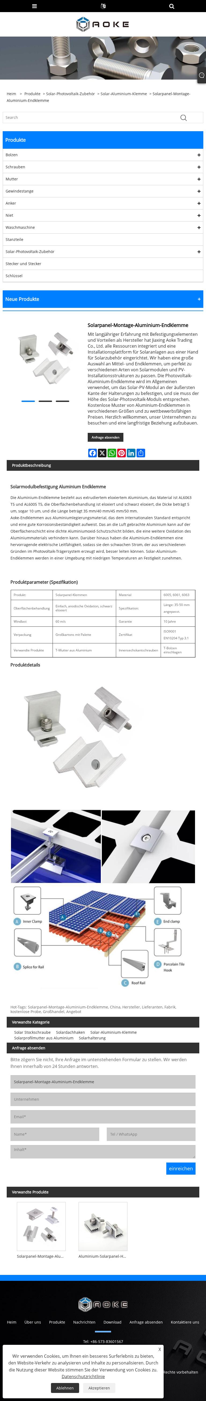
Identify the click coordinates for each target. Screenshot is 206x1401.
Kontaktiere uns (185, 1322)
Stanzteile (14, 239)
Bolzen (12, 154)
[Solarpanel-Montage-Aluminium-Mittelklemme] (41, 1225)
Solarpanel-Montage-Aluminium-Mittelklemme (42, 1256)
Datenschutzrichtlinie (83, 1376)
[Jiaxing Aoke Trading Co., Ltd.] (102, 23)
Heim (11, 1322)
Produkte (32, 93)
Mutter (12, 178)
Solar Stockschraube (32, 1032)
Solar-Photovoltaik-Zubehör (70, 93)
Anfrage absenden (105, 437)
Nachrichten (84, 1322)
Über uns (32, 1322)
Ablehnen (65, 1388)
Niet (9, 215)
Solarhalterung (92, 1037)
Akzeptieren (99, 1388)
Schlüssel (14, 275)
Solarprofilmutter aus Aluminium (43, 1037)
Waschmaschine (20, 227)
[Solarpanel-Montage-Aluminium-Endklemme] (45, 359)
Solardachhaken (70, 1032)
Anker (11, 203)
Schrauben (15, 166)
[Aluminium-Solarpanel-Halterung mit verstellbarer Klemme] (103, 1225)
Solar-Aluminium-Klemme (124, 93)
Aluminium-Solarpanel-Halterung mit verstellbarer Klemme (104, 1256)
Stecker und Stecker (23, 263)
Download (113, 1322)
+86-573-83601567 (106, 1341)
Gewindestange (20, 191)
